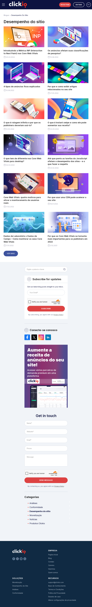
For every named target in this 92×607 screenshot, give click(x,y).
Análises (33, 503)
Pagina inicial (53, 555)
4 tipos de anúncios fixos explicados (22, 86)
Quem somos (53, 572)
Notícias (33, 519)
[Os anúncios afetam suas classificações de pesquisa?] (68, 36)
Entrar (79, 5)
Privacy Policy (58, 315)
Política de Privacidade (56, 593)
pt (88, 5)
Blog (50, 558)
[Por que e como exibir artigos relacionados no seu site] (68, 72)
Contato (51, 562)
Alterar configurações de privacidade (62, 600)
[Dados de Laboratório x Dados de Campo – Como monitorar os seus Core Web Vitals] (24, 222)
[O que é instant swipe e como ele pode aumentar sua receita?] (68, 108)
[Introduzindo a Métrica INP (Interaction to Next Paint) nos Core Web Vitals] (24, 36)
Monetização (36, 515)
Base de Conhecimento (57, 586)
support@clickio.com (56, 582)
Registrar (65, 5)
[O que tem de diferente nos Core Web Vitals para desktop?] (24, 144)
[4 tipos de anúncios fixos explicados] (24, 72)
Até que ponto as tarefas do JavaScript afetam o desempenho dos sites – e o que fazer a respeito (67, 161)
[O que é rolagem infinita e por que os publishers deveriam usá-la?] (24, 108)
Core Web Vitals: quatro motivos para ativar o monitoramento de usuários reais (22, 200)
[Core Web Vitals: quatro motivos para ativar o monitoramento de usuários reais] (24, 183)
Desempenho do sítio (40, 511)
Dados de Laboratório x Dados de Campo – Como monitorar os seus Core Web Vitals (23, 239)
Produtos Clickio (37, 523)
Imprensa (51, 569)
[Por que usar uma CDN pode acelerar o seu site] (68, 183)
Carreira (51, 565)
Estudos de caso (54, 597)
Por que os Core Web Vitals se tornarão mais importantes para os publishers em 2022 (67, 239)
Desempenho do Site (20, 586)
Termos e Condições (56, 589)
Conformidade (36, 507)
